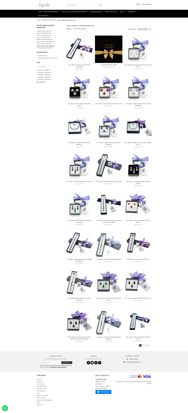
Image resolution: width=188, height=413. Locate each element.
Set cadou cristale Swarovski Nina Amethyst (79, 143)
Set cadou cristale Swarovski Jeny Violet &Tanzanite (79, 260)
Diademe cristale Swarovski (44, 39)
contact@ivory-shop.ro (133, 362)
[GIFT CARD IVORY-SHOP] (108, 49)
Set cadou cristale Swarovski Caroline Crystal (138, 182)
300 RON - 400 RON (44, 75)
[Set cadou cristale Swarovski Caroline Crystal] (138, 166)
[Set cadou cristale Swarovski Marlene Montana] (108, 127)
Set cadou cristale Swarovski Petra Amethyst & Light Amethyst (79, 338)
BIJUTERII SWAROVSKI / (49, 20)
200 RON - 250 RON (44, 70)
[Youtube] (92, 362)
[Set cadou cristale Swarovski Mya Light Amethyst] (138, 88)
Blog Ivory (40, 405)
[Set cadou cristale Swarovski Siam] (138, 243)
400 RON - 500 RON (44, 77)
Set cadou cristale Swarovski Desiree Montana (109, 338)
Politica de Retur (41, 391)
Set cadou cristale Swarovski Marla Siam (108, 104)
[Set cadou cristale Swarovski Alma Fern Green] (108, 282)
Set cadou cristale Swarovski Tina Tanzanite (79, 66)
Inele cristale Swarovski (43, 37)
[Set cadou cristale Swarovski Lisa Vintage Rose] (138, 127)
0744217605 (133, 359)
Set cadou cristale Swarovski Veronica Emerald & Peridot (108, 221)
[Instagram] (99, 362)
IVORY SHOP (42, 55)
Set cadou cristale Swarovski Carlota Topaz (138, 338)
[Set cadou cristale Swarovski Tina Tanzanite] (79, 49)
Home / (39, 20)
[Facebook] (88, 362)
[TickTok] (96, 362)
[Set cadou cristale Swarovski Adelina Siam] (138, 204)
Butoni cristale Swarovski (44, 43)
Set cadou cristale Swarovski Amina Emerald (79, 299)
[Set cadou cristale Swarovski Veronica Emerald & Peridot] (108, 204)
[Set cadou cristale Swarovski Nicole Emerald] (79, 204)
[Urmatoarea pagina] (148, 345)
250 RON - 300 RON (44, 72)
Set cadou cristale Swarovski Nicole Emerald (79, 221)
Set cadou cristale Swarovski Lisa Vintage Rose (138, 143)
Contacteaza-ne (104, 392)
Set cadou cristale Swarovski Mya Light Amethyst (138, 104)
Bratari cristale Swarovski (44, 33)
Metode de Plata (41, 386)
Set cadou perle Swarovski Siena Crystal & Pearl (138, 66)
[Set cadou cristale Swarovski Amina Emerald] (79, 282)
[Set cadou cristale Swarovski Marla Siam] (108, 88)
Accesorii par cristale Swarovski (46, 41)
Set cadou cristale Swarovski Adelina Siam (138, 221)
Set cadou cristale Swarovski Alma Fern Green (108, 299)
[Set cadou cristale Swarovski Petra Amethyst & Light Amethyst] (79, 321)
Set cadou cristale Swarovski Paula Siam (138, 298)
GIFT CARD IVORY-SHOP (108, 65)
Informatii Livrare (42, 388)
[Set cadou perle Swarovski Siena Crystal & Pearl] (138, 49)
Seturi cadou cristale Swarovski (46, 46)
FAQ (38, 393)
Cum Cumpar (40, 384)
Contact (39, 379)
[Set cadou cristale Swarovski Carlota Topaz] (138, 321)
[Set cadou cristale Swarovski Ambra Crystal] (79, 88)
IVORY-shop (41, 375)
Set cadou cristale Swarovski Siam (138, 259)
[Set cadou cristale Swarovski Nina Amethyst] (79, 127)
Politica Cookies (41, 398)
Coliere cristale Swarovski (44, 31)
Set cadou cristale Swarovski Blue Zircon (108, 181)
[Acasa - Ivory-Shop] (46, 4)
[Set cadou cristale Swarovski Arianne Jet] (79, 166)
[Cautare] (100, 5)
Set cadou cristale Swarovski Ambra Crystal (79, 104)
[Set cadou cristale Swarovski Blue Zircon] (108, 166)
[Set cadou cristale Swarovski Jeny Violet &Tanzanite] (79, 243)
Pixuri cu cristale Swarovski (44, 48)
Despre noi (40, 382)
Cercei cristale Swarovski (44, 35)
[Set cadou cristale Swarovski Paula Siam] (138, 282)
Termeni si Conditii (42, 395)
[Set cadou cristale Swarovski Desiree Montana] (108, 321)
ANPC (38, 402)
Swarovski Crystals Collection (46, 58)
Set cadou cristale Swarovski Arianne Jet (79, 181)
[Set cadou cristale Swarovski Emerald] (108, 243)
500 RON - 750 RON (44, 79)
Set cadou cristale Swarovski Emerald (108, 259)
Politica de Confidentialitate (58, 367)
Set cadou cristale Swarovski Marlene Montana (108, 143)
